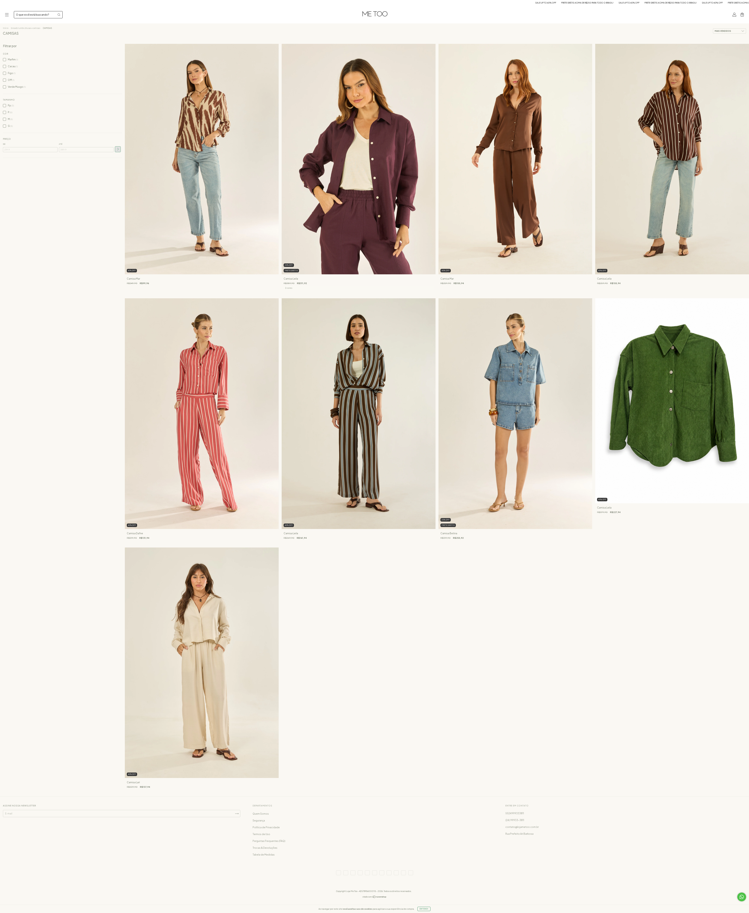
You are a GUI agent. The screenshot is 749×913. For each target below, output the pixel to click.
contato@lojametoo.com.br (522, 827)
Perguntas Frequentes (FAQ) (269, 841)
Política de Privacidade (266, 827)
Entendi (424, 909)
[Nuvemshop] (374, 897)
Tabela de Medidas (264, 854)
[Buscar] (59, 14)
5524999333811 (514, 813)
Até (60, 144)
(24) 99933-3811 (514, 820)
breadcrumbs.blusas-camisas (25, 28)
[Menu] (7, 15)
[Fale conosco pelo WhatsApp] (741, 897)
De (4, 144)
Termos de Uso (261, 834)
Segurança (259, 820)
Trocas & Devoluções (265, 847)
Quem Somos (261, 813)
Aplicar (118, 149)
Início (5, 28)
